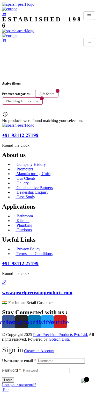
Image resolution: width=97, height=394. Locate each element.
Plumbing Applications (22, 101)
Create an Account (39, 351)
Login (8, 380)
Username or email (19, 360)
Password (11, 370)
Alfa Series (46, 94)
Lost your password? (19, 385)
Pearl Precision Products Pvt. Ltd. (60, 334)
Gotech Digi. (59, 339)
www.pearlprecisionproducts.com (37, 292)
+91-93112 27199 (20, 135)
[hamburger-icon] (89, 15)
